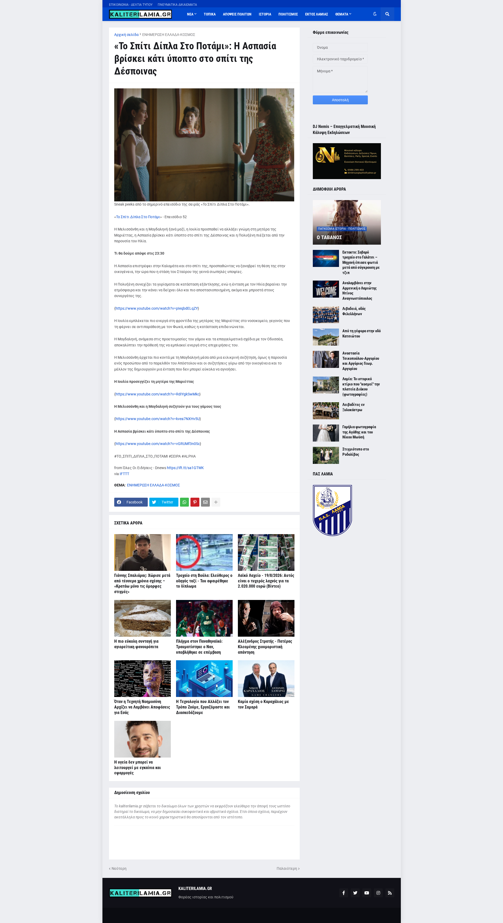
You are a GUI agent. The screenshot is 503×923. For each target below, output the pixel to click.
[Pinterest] (194, 502)
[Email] (205, 502)
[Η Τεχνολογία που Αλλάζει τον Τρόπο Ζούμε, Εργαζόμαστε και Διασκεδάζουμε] (204, 678)
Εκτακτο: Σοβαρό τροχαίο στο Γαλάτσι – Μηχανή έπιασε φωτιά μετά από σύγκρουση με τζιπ (361, 262)
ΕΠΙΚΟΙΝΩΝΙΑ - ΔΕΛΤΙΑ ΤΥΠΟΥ (130, 5)
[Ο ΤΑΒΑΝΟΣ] (347, 222)
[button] (375, 14)
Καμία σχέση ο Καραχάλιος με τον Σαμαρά (263, 704)
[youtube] (366, 892)
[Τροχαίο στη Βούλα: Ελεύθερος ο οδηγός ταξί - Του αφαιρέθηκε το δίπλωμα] (204, 552)
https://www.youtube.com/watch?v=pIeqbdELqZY (157, 308)
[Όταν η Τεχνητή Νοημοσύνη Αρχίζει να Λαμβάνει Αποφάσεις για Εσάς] (142, 678)
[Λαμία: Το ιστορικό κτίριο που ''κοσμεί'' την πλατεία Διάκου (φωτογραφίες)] (326, 385)
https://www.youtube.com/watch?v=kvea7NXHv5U (158, 419)
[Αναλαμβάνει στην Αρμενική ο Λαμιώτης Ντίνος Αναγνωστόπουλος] (326, 289)
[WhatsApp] (184, 502)
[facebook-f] (343, 892)
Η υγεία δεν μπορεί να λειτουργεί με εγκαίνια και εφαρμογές (137, 768)
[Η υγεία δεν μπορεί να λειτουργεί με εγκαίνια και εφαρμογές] (142, 739)
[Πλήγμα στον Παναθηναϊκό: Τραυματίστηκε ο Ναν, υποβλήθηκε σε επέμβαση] (204, 618)
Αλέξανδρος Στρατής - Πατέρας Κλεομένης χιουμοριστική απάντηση (265, 647)
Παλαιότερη (287, 868)
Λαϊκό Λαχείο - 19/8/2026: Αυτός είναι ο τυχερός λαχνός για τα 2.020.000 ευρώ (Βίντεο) (266, 581)
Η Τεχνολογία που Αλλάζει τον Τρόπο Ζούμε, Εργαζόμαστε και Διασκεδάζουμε (203, 707)
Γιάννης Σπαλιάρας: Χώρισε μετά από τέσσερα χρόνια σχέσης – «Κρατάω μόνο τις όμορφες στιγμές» (142, 583)
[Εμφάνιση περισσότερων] (215, 502)
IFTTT (124, 474)
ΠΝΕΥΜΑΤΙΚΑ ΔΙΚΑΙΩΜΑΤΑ (177, 5)
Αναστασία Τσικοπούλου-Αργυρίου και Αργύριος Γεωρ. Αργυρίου (360, 361)
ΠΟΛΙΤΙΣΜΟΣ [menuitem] (288, 14)
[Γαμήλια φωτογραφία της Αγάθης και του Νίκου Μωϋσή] (326, 433)
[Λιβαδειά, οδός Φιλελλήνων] (326, 314)
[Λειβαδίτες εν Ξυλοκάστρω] (326, 410)
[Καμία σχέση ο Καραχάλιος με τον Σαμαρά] (266, 678)
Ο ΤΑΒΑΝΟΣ (329, 237)
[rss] (389, 892)
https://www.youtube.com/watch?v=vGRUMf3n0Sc (158, 444)
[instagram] (378, 892)
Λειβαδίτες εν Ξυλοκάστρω (353, 407)
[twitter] (355, 892)
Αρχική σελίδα (126, 34)
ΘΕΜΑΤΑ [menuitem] (341, 14)
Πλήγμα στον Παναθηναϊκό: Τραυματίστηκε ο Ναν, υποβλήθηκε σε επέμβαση (199, 647)
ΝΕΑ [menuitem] (190, 14)
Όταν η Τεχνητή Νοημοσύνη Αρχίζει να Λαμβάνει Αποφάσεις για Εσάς (142, 707)
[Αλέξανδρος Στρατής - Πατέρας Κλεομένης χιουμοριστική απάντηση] (266, 618)
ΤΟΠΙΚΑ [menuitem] (210, 14)
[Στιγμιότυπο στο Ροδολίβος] (326, 455)
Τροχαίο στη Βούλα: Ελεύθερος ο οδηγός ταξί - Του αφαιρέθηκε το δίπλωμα (204, 581)
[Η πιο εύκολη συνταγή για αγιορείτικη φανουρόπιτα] (142, 618)
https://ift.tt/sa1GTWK (185, 468)
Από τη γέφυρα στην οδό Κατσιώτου (361, 334)
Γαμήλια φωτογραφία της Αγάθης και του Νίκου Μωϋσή (359, 432)
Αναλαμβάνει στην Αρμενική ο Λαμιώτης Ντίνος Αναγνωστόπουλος (359, 291)
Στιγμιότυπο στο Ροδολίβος (355, 452)
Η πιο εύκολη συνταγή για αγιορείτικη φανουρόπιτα (136, 644)
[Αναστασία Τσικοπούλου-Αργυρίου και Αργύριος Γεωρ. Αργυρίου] (326, 359)
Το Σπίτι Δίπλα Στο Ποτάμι (138, 217)
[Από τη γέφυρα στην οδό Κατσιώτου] (326, 337)
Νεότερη (119, 868)
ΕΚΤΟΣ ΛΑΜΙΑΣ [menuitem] (316, 14)
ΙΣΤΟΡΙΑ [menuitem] (265, 14)
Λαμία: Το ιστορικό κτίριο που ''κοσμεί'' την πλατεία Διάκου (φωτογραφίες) (361, 387)
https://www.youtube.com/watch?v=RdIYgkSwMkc (157, 394)
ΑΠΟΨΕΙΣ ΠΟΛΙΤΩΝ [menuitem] (237, 14)
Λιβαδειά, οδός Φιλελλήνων (354, 311)
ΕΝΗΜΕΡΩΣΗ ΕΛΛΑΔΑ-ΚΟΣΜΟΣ (168, 34)
